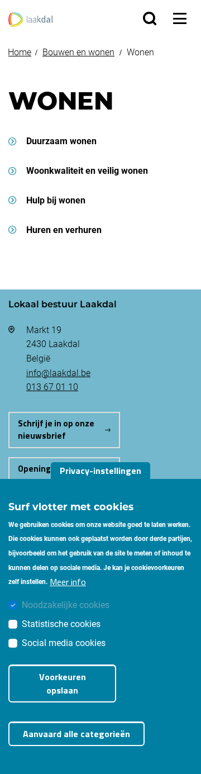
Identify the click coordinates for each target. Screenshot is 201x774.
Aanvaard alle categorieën (76, 733)
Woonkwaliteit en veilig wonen (87, 170)
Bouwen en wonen (78, 52)
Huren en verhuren (64, 229)
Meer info (68, 581)
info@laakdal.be (58, 372)
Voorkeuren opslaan (62, 683)
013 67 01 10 (52, 386)
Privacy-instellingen (100, 470)
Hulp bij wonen (55, 200)
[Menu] (180, 18)
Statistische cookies (61, 623)
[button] (149, 18)
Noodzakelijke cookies (65, 604)
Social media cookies (64, 642)
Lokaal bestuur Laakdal (62, 304)
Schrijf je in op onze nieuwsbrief (56, 430)
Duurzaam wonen (61, 140)
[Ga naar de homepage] (30, 18)
